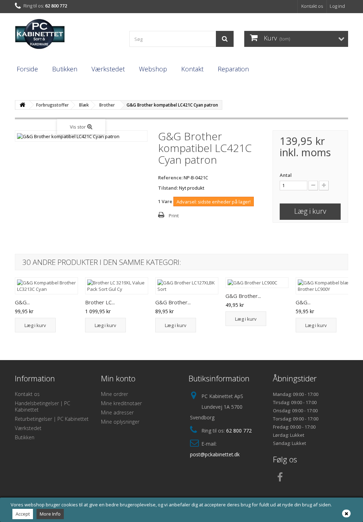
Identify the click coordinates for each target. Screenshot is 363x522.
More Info (50, 514)
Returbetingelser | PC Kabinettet (52, 418)
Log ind (337, 6)
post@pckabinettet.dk (215, 454)
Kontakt (192, 69)
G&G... (22, 302)
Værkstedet (108, 69)
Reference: (170, 177)
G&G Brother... (173, 302)
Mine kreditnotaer (121, 403)
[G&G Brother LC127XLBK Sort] (186, 285)
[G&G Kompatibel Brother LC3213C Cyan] (46, 285)
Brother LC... (100, 302)
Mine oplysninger (120, 421)
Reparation (233, 69)
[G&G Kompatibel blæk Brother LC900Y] (327, 285)
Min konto (118, 378)
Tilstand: (168, 188)
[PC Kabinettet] (67, 36)
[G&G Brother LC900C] (257, 282)
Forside (27, 69)
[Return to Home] (22, 104)
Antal (286, 175)
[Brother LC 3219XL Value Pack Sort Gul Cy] (116, 285)
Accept (23, 514)
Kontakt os (312, 6)
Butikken (64, 69)
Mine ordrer (114, 394)
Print (174, 215)
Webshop (153, 69)
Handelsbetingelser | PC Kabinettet (42, 406)
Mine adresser (117, 412)
